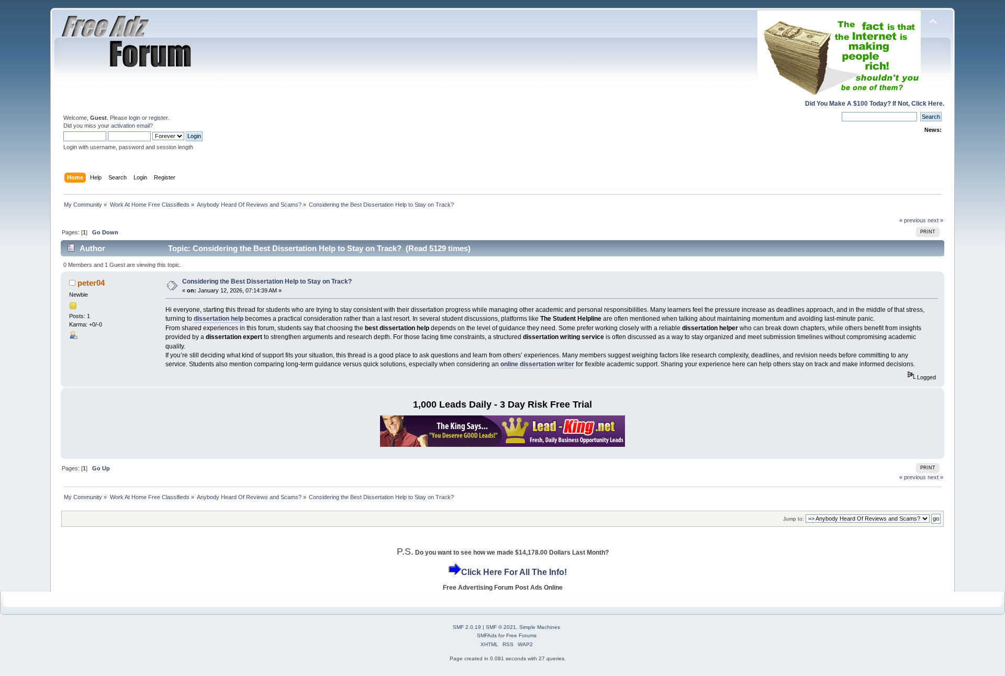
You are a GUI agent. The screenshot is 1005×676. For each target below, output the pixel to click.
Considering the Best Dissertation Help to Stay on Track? (267, 281)
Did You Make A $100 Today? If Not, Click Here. (874, 103)
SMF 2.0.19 (467, 627)
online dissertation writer (537, 364)
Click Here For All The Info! (514, 572)
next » (935, 220)
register (158, 118)
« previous (912, 220)
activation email (130, 125)
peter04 (91, 282)
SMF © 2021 (501, 627)
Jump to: (793, 519)
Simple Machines (539, 627)
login (134, 118)
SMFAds (487, 635)
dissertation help (218, 318)
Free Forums (521, 635)
